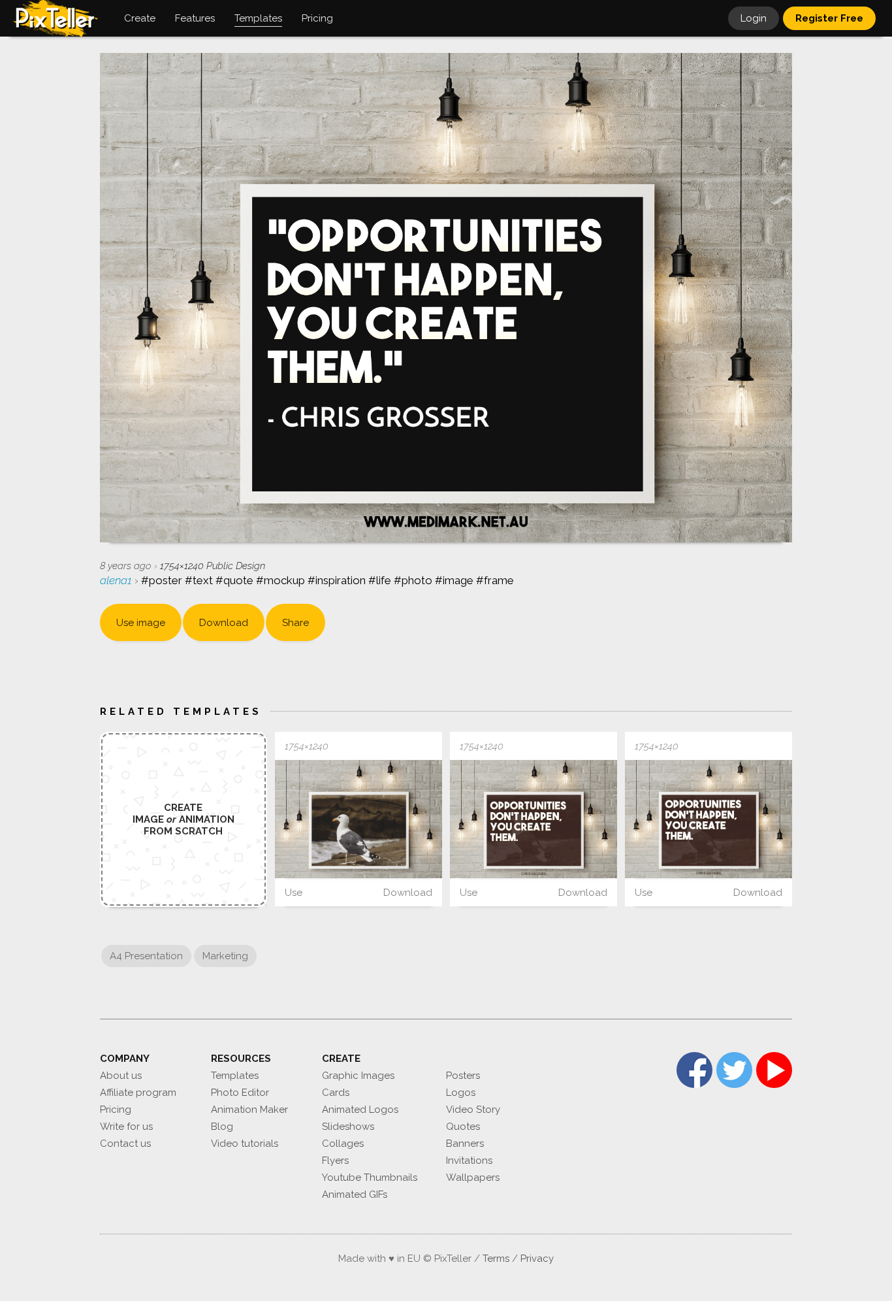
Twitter (734, 1070)
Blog (222, 1126)
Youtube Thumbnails (369, 1177)
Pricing (115, 1109)
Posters (463, 1075)
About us (121, 1075)
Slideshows (348, 1126)
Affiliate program (138, 1092)
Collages (343, 1143)
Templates (235, 1075)
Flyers (335, 1160)
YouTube (774, 1070)
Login (754, 18)
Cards (335, 1092)
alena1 (117, 580)
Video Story (473, 1109)
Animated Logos (360, 1109)
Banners (465, 1143)
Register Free (829, 18)
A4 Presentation (146, 956)
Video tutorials (244, 1143)
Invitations (469, 1160)
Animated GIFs (354, 1194)
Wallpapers (473, 1177)
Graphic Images (358, 1075)
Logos (460, 1092)
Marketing (225, 956)
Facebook (694, 1070)
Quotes (463, 1126)
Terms (496, 1258)
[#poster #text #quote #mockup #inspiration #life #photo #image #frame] (533, 819)
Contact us (125, 1143)
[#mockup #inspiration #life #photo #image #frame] (358, 819)
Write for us (126, 1126)
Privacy (537, 1258)
